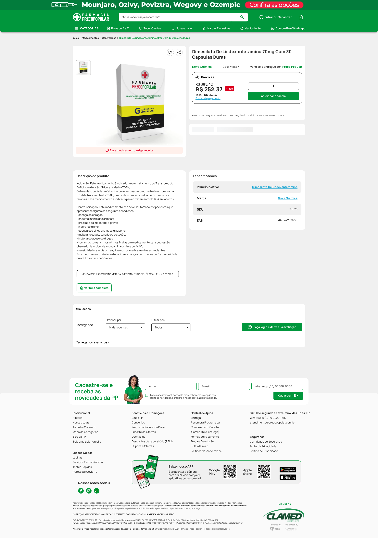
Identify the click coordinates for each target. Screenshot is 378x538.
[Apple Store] (288, 477)
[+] (294, 86)
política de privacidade (204, 397)
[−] (253, 86)
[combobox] (183, 17)
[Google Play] (288, 469)
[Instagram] (89, 491)
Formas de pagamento (207, 98)
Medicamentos (90, 38)
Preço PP (207, 77)
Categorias (89, 28)
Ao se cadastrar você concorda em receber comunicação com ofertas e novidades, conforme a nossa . (183, 396)
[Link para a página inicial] (76, 38)
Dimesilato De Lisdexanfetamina (274, 187)
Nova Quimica (287, 198)
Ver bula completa (96, 288)
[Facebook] (81, 491)
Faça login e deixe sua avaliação (275, 327)
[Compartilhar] (179, 52)
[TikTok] (96, 491)
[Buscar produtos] (244, 17)
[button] (275, 17)
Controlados (109, 38)
